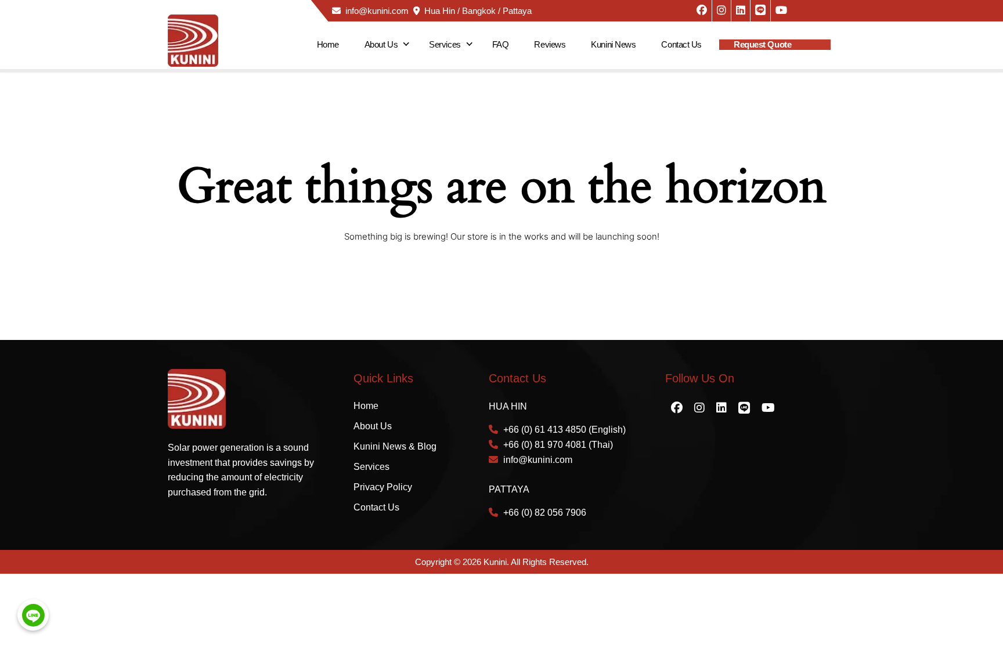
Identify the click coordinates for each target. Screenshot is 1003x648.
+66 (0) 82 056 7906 (544, 512)
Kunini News (613, 44)
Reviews (549, 44)
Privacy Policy (382, 487)
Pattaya (517, 11)
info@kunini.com (377, 11)
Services (444, 44)
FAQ (500, 44)
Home (328, 44)
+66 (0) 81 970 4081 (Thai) (558, 445)
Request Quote (762, 44)
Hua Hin (439, 11)
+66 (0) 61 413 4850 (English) (564, 430)
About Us (381, 44)
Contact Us (681, 44)
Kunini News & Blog (394, 446)
